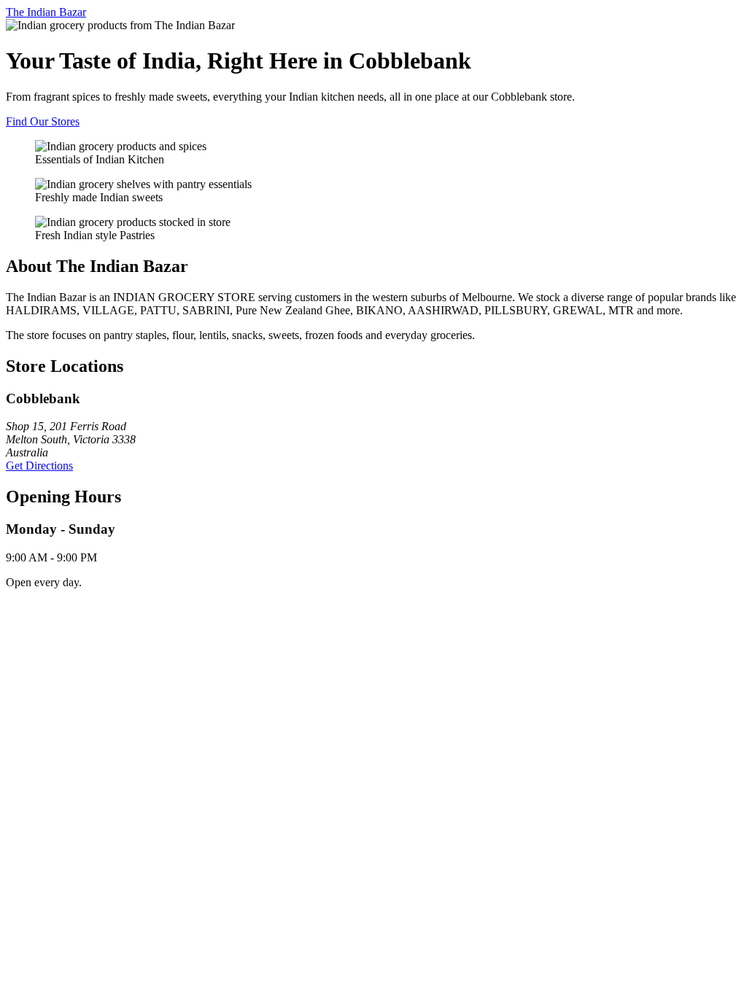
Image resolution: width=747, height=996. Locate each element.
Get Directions (39, 465)
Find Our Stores (43, 121)
